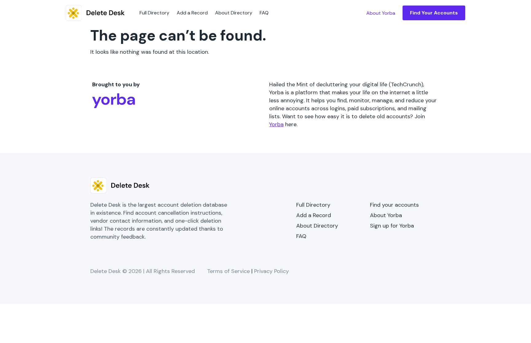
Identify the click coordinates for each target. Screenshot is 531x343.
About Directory (233, 13)
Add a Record (192, 13)
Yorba (276, 124)
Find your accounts (394, 205)
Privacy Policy (271, 271)
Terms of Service (228, 271)
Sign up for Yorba (392, 225)
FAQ (264, 13)
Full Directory (154, 13)
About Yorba (386, 215)
